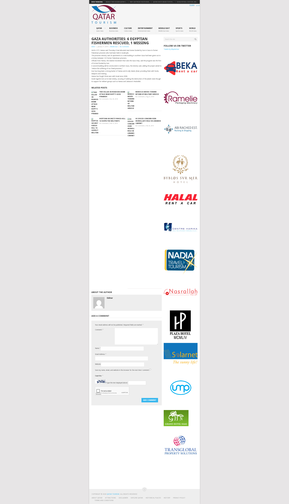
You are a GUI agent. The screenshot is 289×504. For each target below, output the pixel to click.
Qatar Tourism (113, 494)
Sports (179, 29)
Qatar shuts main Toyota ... (163, 2)
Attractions (110, 498)
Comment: (99, 330)
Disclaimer (123, 498)
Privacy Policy (179, 498)
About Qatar (97, 498)
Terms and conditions (104, 500)
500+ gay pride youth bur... (140, 2)
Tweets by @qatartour (171, 49)
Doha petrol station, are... (187, 2)
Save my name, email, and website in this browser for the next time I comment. (122, 370)
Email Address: (100, 354)
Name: (97, 348)
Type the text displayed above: (117, 383)
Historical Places (153, 498)
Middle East (164, 29)
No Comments (124, 46)
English (192, 5)
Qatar (99, 29)
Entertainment (145, 29)
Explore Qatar (137, 498)
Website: (98, 364)
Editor (93, 46)
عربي (198, 5)
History (167, 498)
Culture (128, 29)
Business (113, 29)
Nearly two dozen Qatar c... (116, 2)
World (193, 29)
